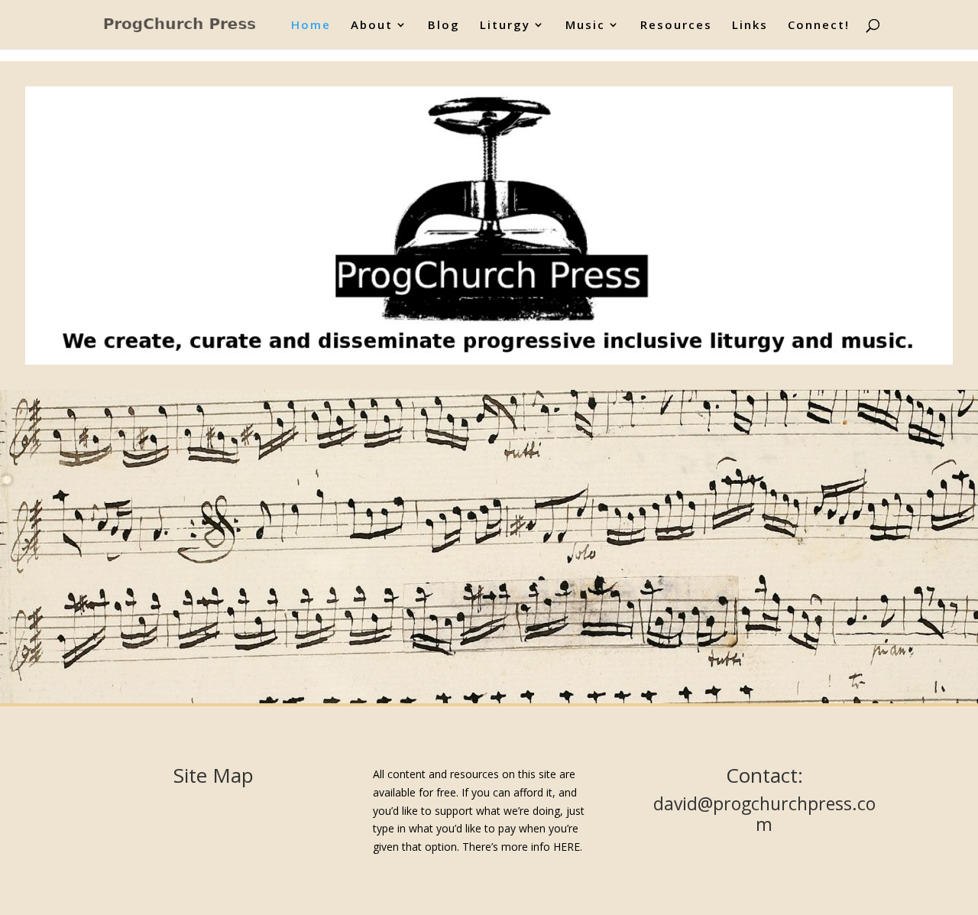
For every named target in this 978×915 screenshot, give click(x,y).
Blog (444, 25)
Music (585, 25)
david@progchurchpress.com (764, 813)
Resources (676, 25)
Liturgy (505, 25)
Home (311, 25)
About (372, 25)
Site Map (213, 775)
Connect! (819, 25)
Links (750, 25)
